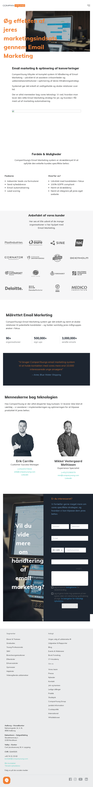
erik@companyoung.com (24, 472)
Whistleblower (54, 717)
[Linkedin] (85, 780)
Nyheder (51, 677)
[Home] (14, 6)
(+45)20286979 (68, 472)
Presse (51, 673)
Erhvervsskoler (12, 663)
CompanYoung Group (57, 701)
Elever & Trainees (13, 639)
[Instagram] (75, 780)
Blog (50, 647)
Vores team (53, 669)
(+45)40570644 (24, 469)
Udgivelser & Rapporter (57, 643)
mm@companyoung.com (68, 475)
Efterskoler (11, 659)
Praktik (51, 693)
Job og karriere (54, 685)
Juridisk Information (56, 705)
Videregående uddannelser (17, 675)
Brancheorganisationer (16, 655)
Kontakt (51, 681)
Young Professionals (15, 647)
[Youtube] (80, 780)
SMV (8, 651)
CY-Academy (53, 659)
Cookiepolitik (53, 709)
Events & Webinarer (56, 651)
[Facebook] (70, 780)
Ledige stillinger (54, 689)
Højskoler (10, 671)
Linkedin (24, 474)
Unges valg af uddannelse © (59, 639)
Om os (51, 664)
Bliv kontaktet (10, 763)
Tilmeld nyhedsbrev (12, 766)
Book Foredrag (54, 655)
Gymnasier (11, 667)
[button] (6, 780)
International (53, 713)
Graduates (11, 643)
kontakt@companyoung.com (16, 759)
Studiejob (52, 697)
